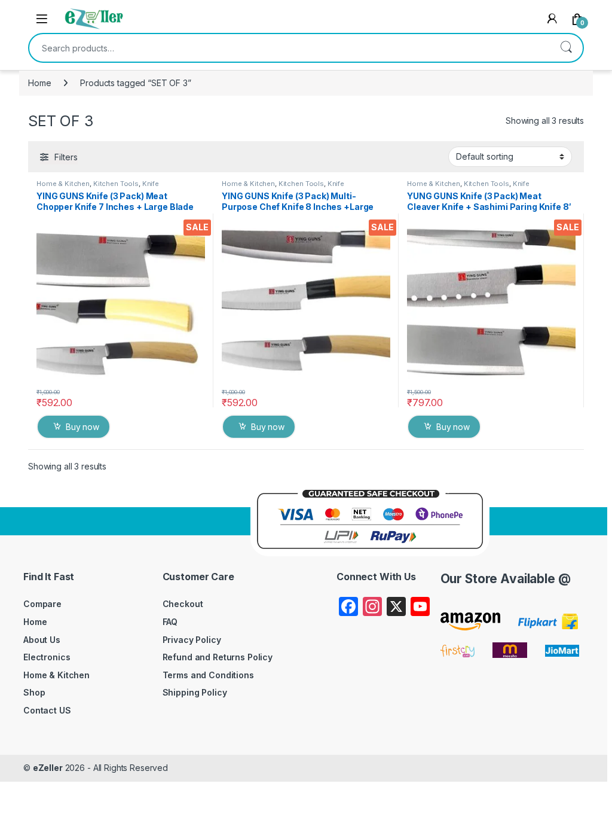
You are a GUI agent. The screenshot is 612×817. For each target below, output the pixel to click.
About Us (41, 640)
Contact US (47, 710)
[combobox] (289, 48)
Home (39, 83)
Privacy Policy (192, 640)
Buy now (82, 427)
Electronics (46, 657)
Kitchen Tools (116, 183)
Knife (150, 183)
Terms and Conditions (208, 675)
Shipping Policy (195, 692)
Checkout (183, 604)
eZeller (48, 768)
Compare (42, 604)
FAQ (170, 622)
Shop (34, 692)
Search (566, 48)
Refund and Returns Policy (218, 657)
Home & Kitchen (63, 183)
